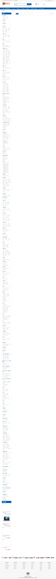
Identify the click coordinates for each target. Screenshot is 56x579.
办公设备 (17, 8)
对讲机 (3, 21)
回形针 (9, 215)
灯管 (3, 340)
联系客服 (49, 568)
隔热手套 (4, 89)
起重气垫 (4, 456)
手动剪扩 (8, 455)
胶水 (5, 214)
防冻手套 (4, 90)
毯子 (7, 274)
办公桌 (9, 28)
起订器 (3, 215)
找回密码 (49, 567)
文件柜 (6, 28)
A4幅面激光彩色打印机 (5, 172)
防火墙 (7, 158)
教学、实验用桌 (7, 398)
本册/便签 (4, 207)
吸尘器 (3, 181)
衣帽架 (3, 406)
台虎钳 (6, 315)
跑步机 (3, 251)
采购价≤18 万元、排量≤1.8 (6, 357)
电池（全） (4, 70)
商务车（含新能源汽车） (6, 366)
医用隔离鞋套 (8, 382)
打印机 (3, 161)
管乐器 (7, 389)
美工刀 (3, 220)
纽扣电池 (4, 73)
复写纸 (3, 230)
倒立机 (6, 253)
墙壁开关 (7, 329)
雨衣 (7, 67)
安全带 (6, 434)
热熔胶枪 (4, 283)
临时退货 (24, 568)
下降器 (3, 435)
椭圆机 (9, 252)
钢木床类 (4, 393)
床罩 (5, 274)
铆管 (7, 463)
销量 (23, 13)
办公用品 (22, 8)
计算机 (3, 146)
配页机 (9, 120)
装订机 (9, 119)
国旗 (3, 463)
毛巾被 (3, 275)
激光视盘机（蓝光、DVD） (6, 136)
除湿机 (6, 198)
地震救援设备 (4, 451)
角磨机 (3, 284)
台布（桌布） (4, 191)
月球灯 (3, 454)
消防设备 (4, 261)
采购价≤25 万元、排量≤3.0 (6, 363)
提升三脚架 (4, 455)
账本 (5, 229)
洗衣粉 (9, 238)
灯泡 (8, 339)
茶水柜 (3, 401)
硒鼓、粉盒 (4, 421)
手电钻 (6, 284)
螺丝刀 (3, 409)
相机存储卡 (7, 58)
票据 (7, 229)
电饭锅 (3, 182)
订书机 (8, 214)
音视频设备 (4, 132)
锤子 (3, 300)
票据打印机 (8, 162)
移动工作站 (4, 152)
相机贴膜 (4, 61)
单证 (3, 229)
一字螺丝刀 (4, 294)
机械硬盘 (4, 111)
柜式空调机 (8, 259)
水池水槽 (7, 332)
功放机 (3, 135)
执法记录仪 (4, 479)
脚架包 (6, 52)
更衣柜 (6, 31)
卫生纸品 (4, 233)
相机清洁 (9, 59)
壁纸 (3, 345)
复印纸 (3, 130)
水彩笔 (3, 205)
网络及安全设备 (5, 155)
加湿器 (3, 198)
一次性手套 (4, 84)
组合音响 (4, 137)
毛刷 (3, 54)
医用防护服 (7, 268)
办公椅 (6, 29)
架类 (3, 403)
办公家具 (4, 26)
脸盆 (3, 37)
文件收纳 (4, 222)
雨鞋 (5, 68)
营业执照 (41, 564)
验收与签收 (24, 567)
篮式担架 (7, 427)
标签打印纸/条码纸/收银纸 (6, 97)
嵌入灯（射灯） (4, 339)
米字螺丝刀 (8, 294)
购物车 (49, 0)
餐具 (3, 39)
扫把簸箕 (8, 36)
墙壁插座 (4, 329)
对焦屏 (3, 52)
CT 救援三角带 (7, 439)
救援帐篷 (4, 428)
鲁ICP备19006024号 (29, 576)
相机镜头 (8, 175)
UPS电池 (4, 74)
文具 (3, 460)
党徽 (5, 463)
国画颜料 (7, 45)
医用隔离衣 (4, 269)
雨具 (3, 67)
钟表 (7, 189)
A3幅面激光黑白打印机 (5, 166)
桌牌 (9, 462)
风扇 (7, 143)
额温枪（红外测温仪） (5, 384)
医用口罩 (4, 268)
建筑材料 (4, 342)
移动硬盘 (9, 106)
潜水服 (3, 448)
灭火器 (3, 262)
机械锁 (3, 278)
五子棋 (8, 77)
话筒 (9, 137)
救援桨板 (8, 447)
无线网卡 (4, 112)
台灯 (9, 189)
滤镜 (8, 53)
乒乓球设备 (4, 244)
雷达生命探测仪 (4, 457)
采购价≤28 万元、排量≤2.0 (6, 356)
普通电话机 (4, 189)
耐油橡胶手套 (7, 89)
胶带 (3, 214)
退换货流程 (6, 567)
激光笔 (3, 464)
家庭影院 (7, 137)
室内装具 (4, 414)
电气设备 (4, 325)
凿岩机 (8, 457)
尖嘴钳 (9, 316)
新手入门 (15, 564)
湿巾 (7, 235)
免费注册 (16, 0)
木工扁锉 (9, 322)
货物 (7, 10)
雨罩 (7, 68)
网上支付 (32, 567)
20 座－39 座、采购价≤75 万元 (6, 375)
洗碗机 (9, 181)
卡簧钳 (6, 316)
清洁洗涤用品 (4, 237)
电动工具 (4, 280)
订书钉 (6, 219)
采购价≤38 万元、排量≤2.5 (6, 355)
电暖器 (3, 144)
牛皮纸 (3, 99)
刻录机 (3, 107)
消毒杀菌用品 (4, 484)
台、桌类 (4, 396)
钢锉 (6, 322)
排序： (14, 13)
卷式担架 (4, 427)
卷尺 (7, 300)
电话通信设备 (4, 494)
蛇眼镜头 (7, 456)
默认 (17, 13)
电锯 (3, 286)
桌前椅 (8, 29)
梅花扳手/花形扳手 (5, 309)
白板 (5, 462)
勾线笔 (6, 204)
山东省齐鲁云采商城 (34, 8)
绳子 (8, 219)
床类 (3, 392)
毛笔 (3, 204)
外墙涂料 (4, 491)
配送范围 (24, 564)
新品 (20, 13)
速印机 (6, 119)
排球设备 (4, 246)
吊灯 (6, 338)
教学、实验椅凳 (4, 499)
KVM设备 (4, 126)
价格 (27, 13)
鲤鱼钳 (3, 316)
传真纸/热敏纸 (4, 98)
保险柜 (3, 28)
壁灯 (8, 338)
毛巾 (5, 190)
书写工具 (4, 200)
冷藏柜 (3, 183)
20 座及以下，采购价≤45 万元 (6, 373)
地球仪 (9, 220)
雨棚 (3, 68)
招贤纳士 (41, 568)
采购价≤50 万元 (4, 364)
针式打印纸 (8, 98)
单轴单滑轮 (7, 435)
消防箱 (6, 262)
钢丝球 (3, 471)
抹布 (5, 36)
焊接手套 (7, 90)
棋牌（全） (4, 76)
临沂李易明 (22, 577)
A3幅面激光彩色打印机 (5, 167)
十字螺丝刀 (8, 293)
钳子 (6, 409)
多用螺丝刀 (4, 293)
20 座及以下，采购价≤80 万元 (6, 374)
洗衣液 (6, 238)
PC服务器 (4, 193)
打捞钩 (3, 449)
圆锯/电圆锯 (4, 290)
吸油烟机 (7, 182)
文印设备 (4, 115)
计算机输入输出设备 (5, 122)
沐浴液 (6, 489)
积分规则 (15, 568)
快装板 (6, 53)
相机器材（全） (5, 48)
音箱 (8, 135)
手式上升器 (4, 440)
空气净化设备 (4, 143)
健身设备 (4, 248)
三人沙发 (4, 482)
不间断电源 (4, 158)
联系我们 (41, 567)
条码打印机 (4, 162)
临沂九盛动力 (29, 577)
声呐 (6, 448)
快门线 (3, 53)
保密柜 (3, 31)
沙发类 (3, 481)
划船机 (3, 253)
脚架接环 (9, 52)
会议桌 (3, 398)
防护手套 (4, 88)
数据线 (3, 113)
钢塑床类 (7, 393)
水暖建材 (4, 331)
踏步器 (3, 252)
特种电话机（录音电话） (6, 496)
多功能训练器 (7, 251)
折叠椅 (3, 30)
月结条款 (32, 564)
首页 (5, 10)
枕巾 (6, 275)
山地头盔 (4, 439)
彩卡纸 (8, 100)
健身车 (6, 252)
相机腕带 (7, 61)
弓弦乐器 (4, 389)
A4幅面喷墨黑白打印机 (5, 168)
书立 (7, 462)
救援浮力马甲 (6, 443)
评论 (31, 13)
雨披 (9, 67)
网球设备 (7, 246)
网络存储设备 (4, 348)
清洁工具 (4, 33)
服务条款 (6, 568)
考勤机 (7, 126)
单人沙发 (7, 482)
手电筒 (8, 190)
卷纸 (5, 235)
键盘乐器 (7, 390)
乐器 (3, 387)
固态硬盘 (7, 111)
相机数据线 (7, 60)
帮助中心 (52, 0)
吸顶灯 (3, 338)
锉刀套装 (4, 322)
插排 (3, 190)
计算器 (3, 219)
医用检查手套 (4, 382)
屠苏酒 (27, 8)
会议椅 (6, 30)
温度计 (3, 383)
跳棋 (3, 77)
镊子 (5, 300)
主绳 (3, 434)
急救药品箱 (7, 428)
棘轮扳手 (7, 307)
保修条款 (6, 564)
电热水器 (7, 183)
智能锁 (6, 278)
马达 (3, 443)
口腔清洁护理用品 (5, 466)
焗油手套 (8, 84)
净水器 (6, 181)
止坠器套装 (8, 440)
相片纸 (6, 99)
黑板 (3, 462)
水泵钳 (9, 315)
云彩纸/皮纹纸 (4, 100)
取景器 (6, 54)
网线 (6, 112)
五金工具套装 (4, 301)
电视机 (6, 135)
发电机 (6, 454)
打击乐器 (4, 390)
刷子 (6, 471)
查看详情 (6, 525)
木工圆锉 (8, 323)
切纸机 (6, 120)
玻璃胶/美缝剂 (6, 345)
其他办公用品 (4, 473)
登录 (13, 0)
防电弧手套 (4, 91)
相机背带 (4, 58)
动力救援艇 (4, 447)
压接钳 (3, 315)
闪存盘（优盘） (4, 106)
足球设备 (4, 245)
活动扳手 (4, 307)
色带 (3, 424)
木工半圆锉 (4, 323)
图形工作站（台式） (5, 153)
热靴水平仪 (9, 54)
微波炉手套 (6, 83)
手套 (3, 83)
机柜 (9, 111)
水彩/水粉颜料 (4, 46)
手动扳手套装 (8, 306)
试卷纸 (3, 419)
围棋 (5, 77)
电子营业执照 (41, 8)
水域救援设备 (4, 442)
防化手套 (7, 88)
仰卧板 (9, 253)
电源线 (9, 112)
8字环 (8, 434)
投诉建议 (49, 564)
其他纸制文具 (4, 418)
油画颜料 (8, 46)
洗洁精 (3, 238)
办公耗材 (4, 129)
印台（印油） (7, 230)
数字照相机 (4, 175)
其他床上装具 (10, 10)
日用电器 (4, 177)
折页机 (3, 120)
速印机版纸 (7, 419)
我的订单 (46, 0)
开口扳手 (4, 308)
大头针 (6, 215)
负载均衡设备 (4, 159)
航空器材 (4, 23)
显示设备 (4, 15)
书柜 (8, 30)
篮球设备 (7, 245)
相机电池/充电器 (5, 59)
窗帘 (3, 416)
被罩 (3, 274)
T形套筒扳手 (4, 306)
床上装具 (4, 271)
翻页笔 (6, 464)
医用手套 (8, 91)
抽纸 (3, 235)
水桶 (3, 36)
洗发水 (3, 489)
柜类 (3, 400)
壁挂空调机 (4, 259)
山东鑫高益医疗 (35, 577)
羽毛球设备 (8, 244)
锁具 (3, 277)
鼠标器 (8, 107)
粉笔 (6, 205)
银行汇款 (32, 568)
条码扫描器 (4, 127)
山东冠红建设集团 (26, 577)
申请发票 (15, 567)
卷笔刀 (6, 220)
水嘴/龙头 (4, 332)
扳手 (3, 303)
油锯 (7, 290)
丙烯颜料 (4, 45)
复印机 (3, 119)
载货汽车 (4, 350)
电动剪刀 (7, 283)
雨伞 (5, 67)
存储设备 (4, 347)
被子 (13, 10)
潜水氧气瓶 (9, 448)
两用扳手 (7, 308)
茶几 (3, 29)
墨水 (8, 204)
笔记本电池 (7, 73)
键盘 (6, 107)
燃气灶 (9, 182)
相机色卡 (4, 60)
